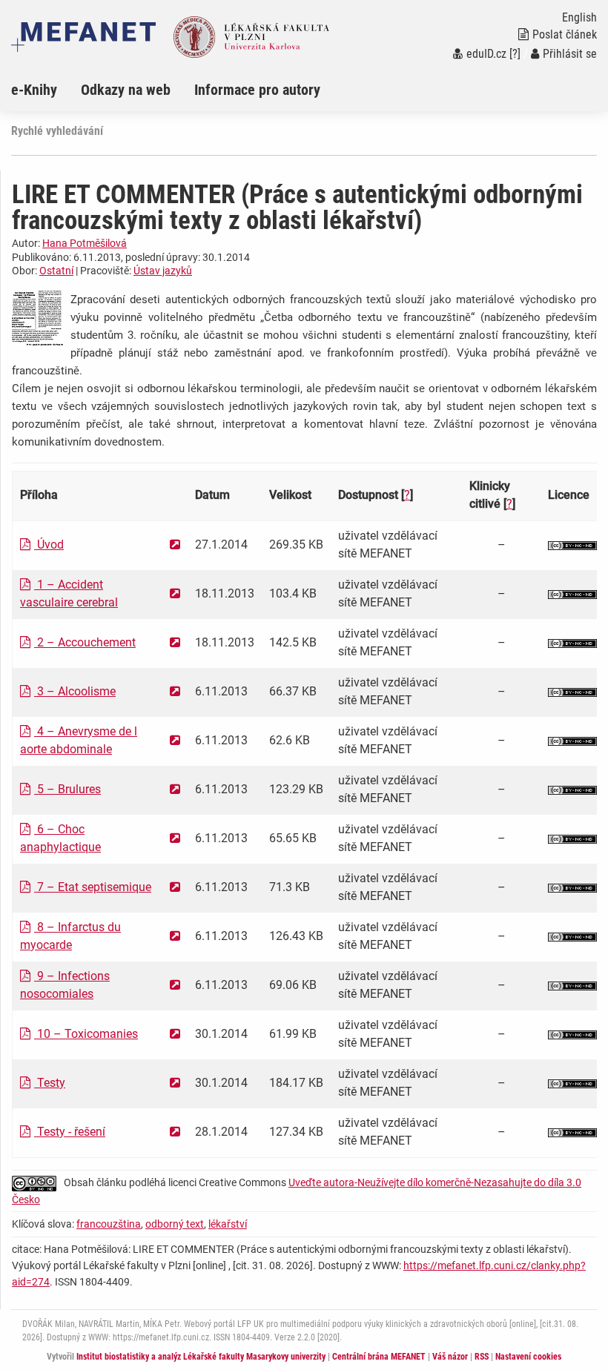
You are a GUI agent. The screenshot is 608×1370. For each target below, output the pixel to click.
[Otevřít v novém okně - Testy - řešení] (175, 1132)
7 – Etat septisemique (92, 887)
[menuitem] (46, 89)
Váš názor (450, 1356)
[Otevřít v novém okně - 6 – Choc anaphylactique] (175, 838)
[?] (515, 54)
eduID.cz (486, 54)
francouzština (108, 1224)
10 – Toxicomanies (86, 1034)
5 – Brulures (67, 789)
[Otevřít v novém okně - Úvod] (175, 544)
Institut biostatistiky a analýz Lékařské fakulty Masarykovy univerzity (201, 1356)
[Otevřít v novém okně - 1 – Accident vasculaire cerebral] (175, 593)
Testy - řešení (69, 1132)
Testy (49, 1083)
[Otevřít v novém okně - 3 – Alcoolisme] (175, 691)
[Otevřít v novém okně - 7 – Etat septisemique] (175, 887)
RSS (482, 1356)
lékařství (227, 1224)
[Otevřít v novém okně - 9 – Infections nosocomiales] (175, 985)
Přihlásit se (570, 54)
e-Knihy (34, 90)
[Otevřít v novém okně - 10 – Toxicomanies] (175, 1034)
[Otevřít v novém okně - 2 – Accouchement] (175, 642)
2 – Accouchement (85, 642)
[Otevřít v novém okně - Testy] (175, 1083)
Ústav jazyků (162, 271)
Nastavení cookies (528, 1356)
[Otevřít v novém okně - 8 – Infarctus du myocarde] (175, 936)
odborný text (174, 1224)
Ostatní (56, 271)
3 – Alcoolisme (75, 691)
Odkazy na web (126, 90)
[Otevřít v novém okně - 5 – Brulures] (175, 789)
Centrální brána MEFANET (379, 1356)
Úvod (49, 544)
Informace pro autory (257, 90)
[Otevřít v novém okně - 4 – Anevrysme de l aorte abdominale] (175, 740)
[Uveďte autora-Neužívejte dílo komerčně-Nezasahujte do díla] (572, 544)
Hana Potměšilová (84, 243)
